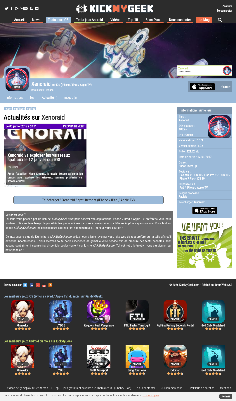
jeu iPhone (19, 108)
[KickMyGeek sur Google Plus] (16, 8)
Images (70, 97)
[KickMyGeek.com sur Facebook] (31, 285)
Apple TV (202, 187)
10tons (8, 108)
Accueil (19, 20)
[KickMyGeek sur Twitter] (6, 8)
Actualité (49, 97)
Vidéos (115, 20)
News (36, 20)
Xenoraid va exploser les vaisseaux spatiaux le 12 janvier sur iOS (39, 157)
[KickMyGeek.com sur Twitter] (25, 285)
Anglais (183, 196)
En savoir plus (151, 395)
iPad (181, 187)
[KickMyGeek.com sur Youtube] (44, 285)
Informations (14, 97)
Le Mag (204, 20)
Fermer (226, 396)
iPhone (191, 187)
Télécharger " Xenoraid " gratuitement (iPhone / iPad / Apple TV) (88, 200)
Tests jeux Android (89, 20)
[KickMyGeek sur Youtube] (24, 8)
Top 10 (133, 20)
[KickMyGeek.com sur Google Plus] (38, 285)
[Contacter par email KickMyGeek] (37, 8)
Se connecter (224, 10)
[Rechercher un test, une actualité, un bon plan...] (221, 20)
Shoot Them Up (188, 166)
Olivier (15, 167)
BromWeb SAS (223, 285)
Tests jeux (58, 20)
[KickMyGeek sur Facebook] (11, 8)
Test (33, 97)
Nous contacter (180, 20)
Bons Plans (153, 20)
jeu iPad (31, 108)
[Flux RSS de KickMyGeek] (31, 8)
